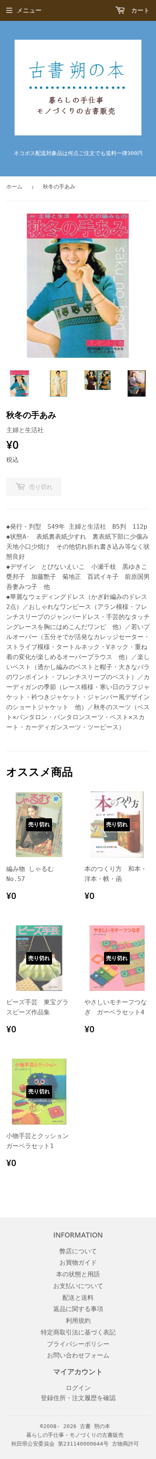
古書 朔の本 (95, 1426)
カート (138, 10)
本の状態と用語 (78, 1274)
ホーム (14, 186)
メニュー (29, 10)
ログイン (78, 1388)
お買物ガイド (78, 1262)
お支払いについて (78, 1286)
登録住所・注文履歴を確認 (78, 1398)
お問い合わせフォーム (78, 1355)
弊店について (78, 1251)
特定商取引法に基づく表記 (78, 1332)
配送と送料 (78, 1297)
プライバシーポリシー (78, 1344)
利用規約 (78, 1320)
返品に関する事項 (78, 1309)
